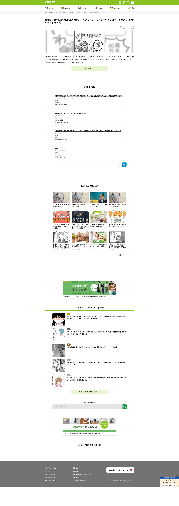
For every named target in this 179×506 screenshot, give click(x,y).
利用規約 (47, 471)
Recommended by (114, 255)
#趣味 (120, 27)
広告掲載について (50, 477)
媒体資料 (75, 477)
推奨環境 (75, 471)
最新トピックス (49, 481)
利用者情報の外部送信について (82, 474)
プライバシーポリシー (51, 468)
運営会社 (75, 468)
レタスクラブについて (79, 481)
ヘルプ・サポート (50, 474)
